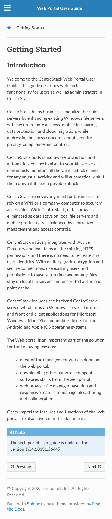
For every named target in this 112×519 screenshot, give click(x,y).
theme (61, 504)
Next (92, 467)
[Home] (9, 28)
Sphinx (33, 504)
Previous (23, 467)
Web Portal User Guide (59, 8)
